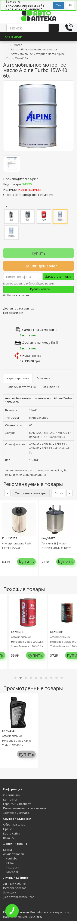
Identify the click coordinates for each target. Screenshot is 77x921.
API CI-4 (59, 448)
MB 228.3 (49, 433)
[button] (15, 678)
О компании (11, 795)
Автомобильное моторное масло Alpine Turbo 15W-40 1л (16, 740)
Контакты (10, 799)
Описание (43, 378)
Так (58, 5)
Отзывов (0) (51, 387)
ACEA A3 (34, 444)
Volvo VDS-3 (57, 437)
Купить (39, 253)
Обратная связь (14, 824)
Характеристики (18, 378)
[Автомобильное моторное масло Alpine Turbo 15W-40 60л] (38, 116)
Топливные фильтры (30, 493)
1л (65, 470)
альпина (40, 475)
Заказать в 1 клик (58, 276)
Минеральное (38, 417)
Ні (70, 5)
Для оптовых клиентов (18, 897)
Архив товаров (13, 854)
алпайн (28, 475)
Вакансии (9, 838)
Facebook (12, 872)
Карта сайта (11, 833)
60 (30, 425)
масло (49, 470)
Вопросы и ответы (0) (21, 387)
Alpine (34, 179)
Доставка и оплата (16, 813)
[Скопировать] (35, 184)
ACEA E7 (47, 448)
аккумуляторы (60, 912)
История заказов (15, 888)
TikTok (9, 863)
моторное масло (17, 470)
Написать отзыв (18, 295)
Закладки (9, 892)
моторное (36, 470)
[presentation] (4, 541)
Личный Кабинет (15, 884)
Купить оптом (39, 289)
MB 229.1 (63, 433)
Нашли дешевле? (40, 265)
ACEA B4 (47, 444)
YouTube (11, 858)
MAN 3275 (35, 433)
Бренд (7, 850)
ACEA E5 (34, 448)
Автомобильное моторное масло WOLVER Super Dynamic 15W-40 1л (24, 641)
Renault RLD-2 (38, 437)
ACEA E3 (60, 444)
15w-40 (17, 475)
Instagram (12, 867)
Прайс (7, 829)
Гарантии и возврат (17, 804)
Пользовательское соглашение (24, 808)
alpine (58, 470)
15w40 (33, 410)
